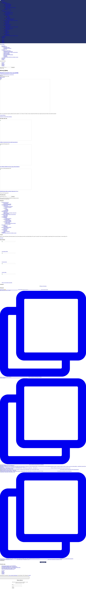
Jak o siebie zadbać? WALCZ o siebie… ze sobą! (9, 568)
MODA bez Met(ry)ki (7, 25)
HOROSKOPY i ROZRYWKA (8, 51)
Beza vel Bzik (6, 215)
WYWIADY (5, 33)
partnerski (8, 17)
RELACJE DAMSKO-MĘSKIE (8, 28)
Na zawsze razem (7, 8)
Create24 (29, 575)
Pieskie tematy (7, 21)
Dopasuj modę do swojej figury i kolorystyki (11, 26)
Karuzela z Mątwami (10, 19)
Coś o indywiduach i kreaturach (9, 18)
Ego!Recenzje (7, 31)
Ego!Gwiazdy (7, 34)
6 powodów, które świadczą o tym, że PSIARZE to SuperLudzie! (11, 567)
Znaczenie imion (6, 210)
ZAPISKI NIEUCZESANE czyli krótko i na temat (11, 35)
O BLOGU (3, 36)
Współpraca (3, 37)
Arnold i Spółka (7, 6)
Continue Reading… (3, 115)
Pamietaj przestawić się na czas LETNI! (9, 72)
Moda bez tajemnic (6, 213)
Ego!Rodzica (7, 32)
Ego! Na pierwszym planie (9, 12)
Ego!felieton (5, 9)
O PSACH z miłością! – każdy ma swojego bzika (11, 20)
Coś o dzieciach (7, 13)
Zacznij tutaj (3, 45)
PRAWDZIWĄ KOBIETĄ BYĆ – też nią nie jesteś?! (9, 566)
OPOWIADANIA (4, 2)
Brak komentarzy (2, 77)
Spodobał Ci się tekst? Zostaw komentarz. (6, 116)
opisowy (8, 16)
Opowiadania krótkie (7, 3)
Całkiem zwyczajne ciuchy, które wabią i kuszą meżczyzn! (9, 142)
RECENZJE (5, 30)
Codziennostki (7, 14)
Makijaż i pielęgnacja (8, 24)
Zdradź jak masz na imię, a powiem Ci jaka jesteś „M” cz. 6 (9, 191)
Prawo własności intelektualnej (13, 575)
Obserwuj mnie (43, 562)
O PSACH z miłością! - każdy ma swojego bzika (9, 214)
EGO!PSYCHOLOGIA (7, 11)
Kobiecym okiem (7, 29)
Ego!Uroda (7, 23)
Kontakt (3, 59)
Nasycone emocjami (8, 4)
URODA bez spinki (6, 22)
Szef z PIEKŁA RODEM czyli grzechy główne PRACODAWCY (10, 166)
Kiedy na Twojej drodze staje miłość (10, 7)
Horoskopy (7, 15)
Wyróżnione (3, 232)
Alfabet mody (7, 27)
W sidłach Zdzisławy (8, 218)
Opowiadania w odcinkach (7, 48)
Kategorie (3, 10)
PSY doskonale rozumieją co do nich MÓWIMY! (9, 565)
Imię (12, 584)
